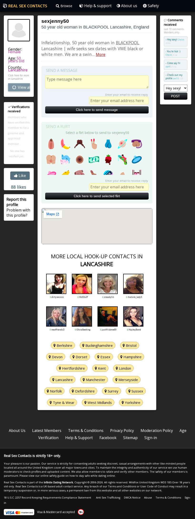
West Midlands (99, 402)
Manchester (95, 379)
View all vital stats (23, 87)
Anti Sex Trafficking (108, 497)
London (124, 368)
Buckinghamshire (98, 345)
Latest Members (46, 430)
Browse (65, 6)
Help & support (97, 5)
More (100, 54)
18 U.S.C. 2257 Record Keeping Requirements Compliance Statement (47, 497)
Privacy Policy (122, 430)
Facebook (108, 437)
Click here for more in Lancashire (18, 77)
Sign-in (150, 437)
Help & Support (79, 437)
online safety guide (52, 475)
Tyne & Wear (63, 402)
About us (128, 5)
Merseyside (127, 379)
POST (175, 96)
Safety (153, 5)
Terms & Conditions (85, 430)
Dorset (81, 356)
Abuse (148, 497)
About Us (17, 430)
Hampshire (131, 356)
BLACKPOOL (127, 42)
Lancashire (18, 70)
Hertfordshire (73, 368)
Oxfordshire (84, 391)
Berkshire (64, 345)
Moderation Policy (157, 430)
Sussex (137, 391)
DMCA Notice (132, 497)
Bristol (130, 345)
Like (22, 175)
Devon (57, 356)
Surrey (112, 391)
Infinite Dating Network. (59, 482)
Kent (101, 368)
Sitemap (130, 437)
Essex (104, 356)
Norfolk (55, 391)
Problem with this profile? (18, 207)
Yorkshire (132, 402)
